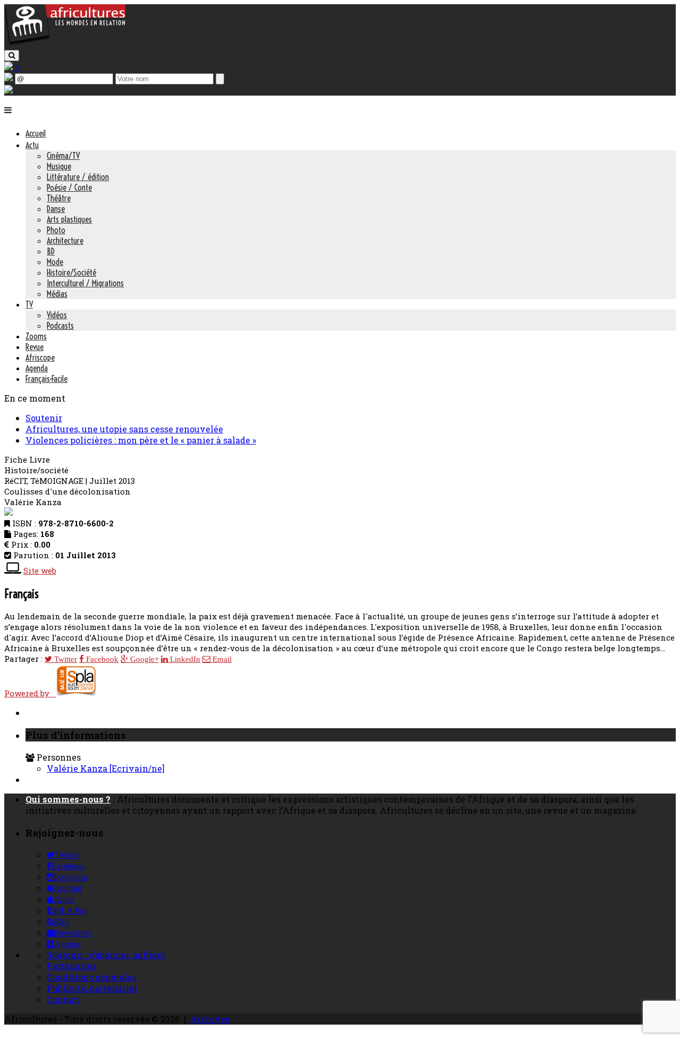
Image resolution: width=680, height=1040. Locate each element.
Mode (55, 262)
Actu (32, 145)
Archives (210, 1019)
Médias (57, 293)
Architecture (65, 240)
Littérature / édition (78, 177)
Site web (39, 570)
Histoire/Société (71, 272)
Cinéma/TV (63, 155)
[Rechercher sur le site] (11, 55)
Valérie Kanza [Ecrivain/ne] (106, 768)
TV (29, 304)
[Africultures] (64, 43)
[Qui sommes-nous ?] (8, 90)
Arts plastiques (69, 219)
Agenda (37, 368)
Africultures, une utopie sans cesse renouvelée (124, 428)
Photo (56, 230)
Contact (63, 999)
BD (51, 251)
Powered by (30, 693)
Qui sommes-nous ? (68, 799)
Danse (56, 208)
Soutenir (44, 417)
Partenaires (71, 965)
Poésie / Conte (69, 187)
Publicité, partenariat (92, 988)
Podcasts (60, 325)
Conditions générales (92, 977)
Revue (35, 347)
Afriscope (40, 357)
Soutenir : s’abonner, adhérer (106, 954)
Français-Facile (46, 378)
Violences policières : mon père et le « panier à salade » (141, 440)
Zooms (36, 336)
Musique (59, 166)
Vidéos (57, 315)
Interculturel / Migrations (85, 283)
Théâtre (59, 198)
